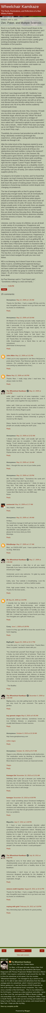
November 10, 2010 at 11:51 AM (28, 775)
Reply (8, 311)
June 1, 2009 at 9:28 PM (20, 626)
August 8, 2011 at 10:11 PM (34, 889)
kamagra (9, 797)
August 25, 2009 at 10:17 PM (25, 642)
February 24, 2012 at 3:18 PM (30, 906)
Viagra (8, 765)
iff (7, 600)
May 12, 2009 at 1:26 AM (25, 300)
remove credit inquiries (15, 889)
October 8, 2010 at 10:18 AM (26, 733)
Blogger (27, 1011)
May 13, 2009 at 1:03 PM (25, 475)
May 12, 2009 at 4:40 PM (20, 375)
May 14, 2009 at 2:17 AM (24, 504)
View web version (23, 955)
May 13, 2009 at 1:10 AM (25, 462)
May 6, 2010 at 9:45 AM (29, 715)
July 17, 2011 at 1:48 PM (23, 822)
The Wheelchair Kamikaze (16, 391)
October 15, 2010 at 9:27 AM (26, 751)
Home (23, 950)
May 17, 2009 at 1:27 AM (25, 544)
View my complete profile (9, 1006)
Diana (8, 375)
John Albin (10, 355)
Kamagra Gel (11, 775)
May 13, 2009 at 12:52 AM (25, 436)
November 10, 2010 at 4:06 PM (25, 797)
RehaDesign (11, 544)
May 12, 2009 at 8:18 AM (25, 317)
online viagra (11, 741)
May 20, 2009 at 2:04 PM (17, 600)
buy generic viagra (13, 715)
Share (4, 289)
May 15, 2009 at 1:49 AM (25, 517)
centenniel (10, 504)
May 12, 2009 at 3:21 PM (24, 355)
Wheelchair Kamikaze (20, 6)
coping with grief (12, 906)
